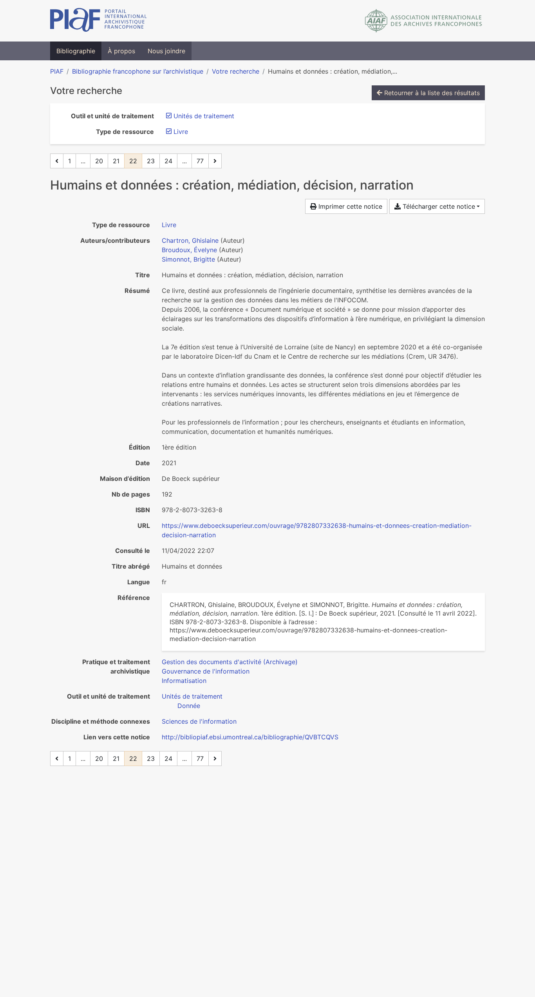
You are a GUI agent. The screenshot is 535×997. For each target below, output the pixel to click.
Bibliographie (75, 51)
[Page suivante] (215, 161)
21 (116, 161)
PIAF (56, 71)
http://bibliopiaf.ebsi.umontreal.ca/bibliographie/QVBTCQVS (250, 737)
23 (151, 161)
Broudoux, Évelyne (189, 250)
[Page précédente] (56, 161)
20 (99, 161)
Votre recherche (235, 71)
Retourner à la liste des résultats (431, 93)
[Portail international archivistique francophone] (98, 21)
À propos (121, 51)
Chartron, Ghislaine (190, 240)
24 (168, 161)
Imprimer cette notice (349, 206)
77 (200, 161)
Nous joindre (166, 51)
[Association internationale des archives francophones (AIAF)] (423, 21)
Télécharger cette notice (438, 206)
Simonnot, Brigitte (188, 259)
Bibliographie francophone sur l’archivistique (137, 71)
